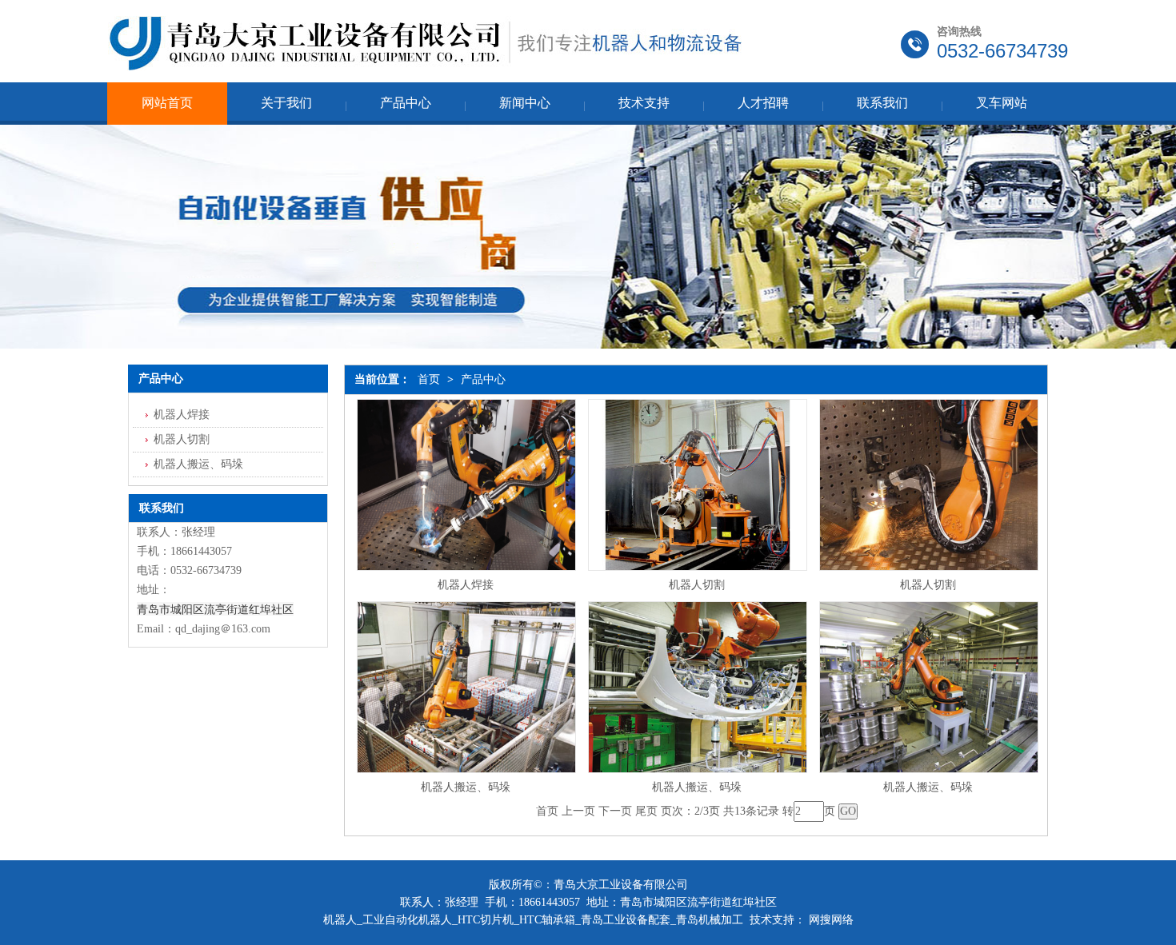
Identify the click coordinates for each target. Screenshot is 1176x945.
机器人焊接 (466, 585)
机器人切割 (697, 585)
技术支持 (644, 103)
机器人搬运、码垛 (465, 787)
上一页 (578, 811)
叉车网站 (1001, 103)
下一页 (615, 811)
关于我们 (286, 103)
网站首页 (167, 103)
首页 (429, 379)
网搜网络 (831, 920)
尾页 (646, 811)
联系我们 (882, 103)
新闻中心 (524, 103)
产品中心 (405, 103)
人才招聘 (763, 103)
